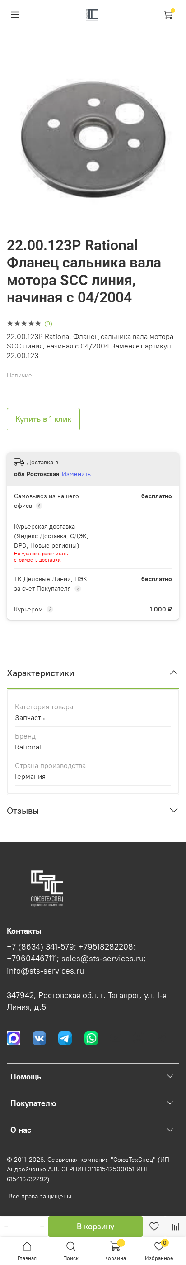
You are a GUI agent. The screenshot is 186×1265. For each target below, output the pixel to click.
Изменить (76, 474)
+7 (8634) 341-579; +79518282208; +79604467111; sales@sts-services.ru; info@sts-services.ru (76, 959)
